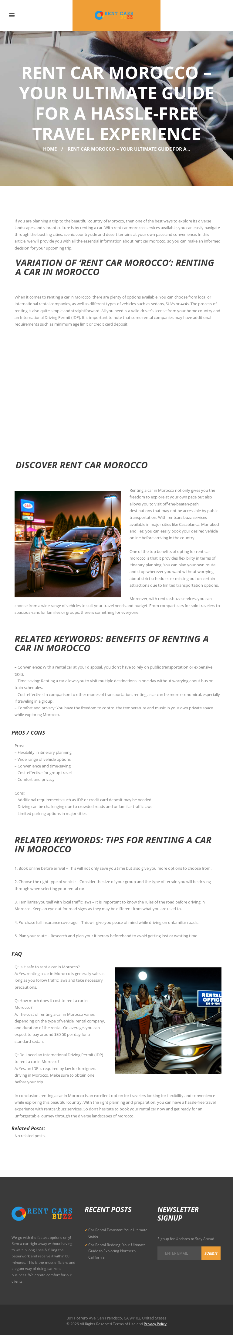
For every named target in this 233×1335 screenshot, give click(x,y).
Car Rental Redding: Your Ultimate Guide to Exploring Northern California (117, 1251)
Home (50, 149)
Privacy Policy (155, 1323)
